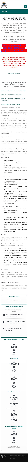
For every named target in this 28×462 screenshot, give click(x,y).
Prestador (14, 405)
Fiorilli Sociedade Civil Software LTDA (17, 455)
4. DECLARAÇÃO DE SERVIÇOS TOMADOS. (11, 104)
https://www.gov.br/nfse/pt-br (14, 73)
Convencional (14, 435)
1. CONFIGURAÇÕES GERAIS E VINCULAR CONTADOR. (13, 90)
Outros (14, 354)
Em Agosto (14, 381)
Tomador (14, 399)
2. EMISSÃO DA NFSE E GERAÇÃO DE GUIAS (11, 94)
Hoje (14, 387)
